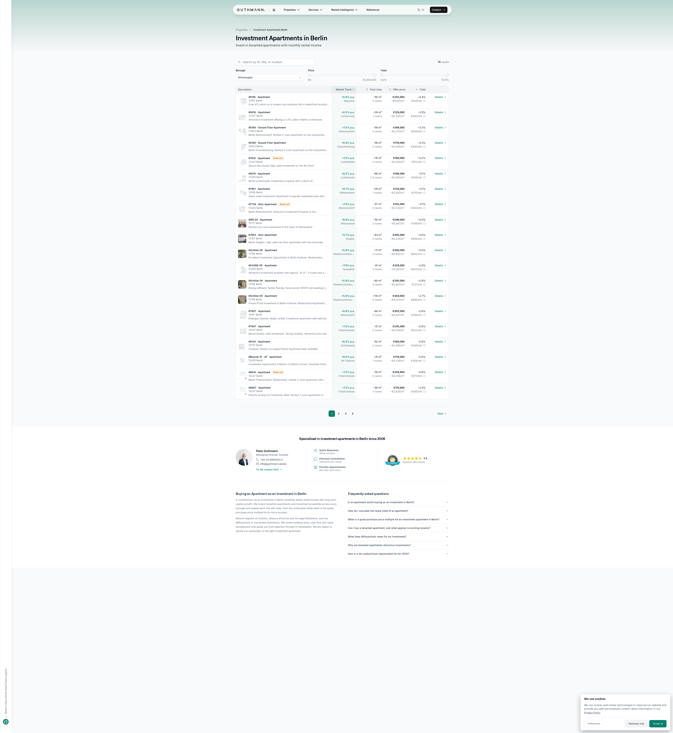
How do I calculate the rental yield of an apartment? (378, 510)
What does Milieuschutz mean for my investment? (377, 536)
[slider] (309, 74)
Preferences (594, 723)
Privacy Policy (592, 712)
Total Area (376, 89)
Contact (436, 9)
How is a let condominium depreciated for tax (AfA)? (378, 553)
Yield (422, 89)
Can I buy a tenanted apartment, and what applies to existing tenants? (389, 527)
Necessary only (636, 723)
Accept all (658, 723)
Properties (290, 9)
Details (439, 96)
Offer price (399, 89)
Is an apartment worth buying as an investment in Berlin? (381, 502)
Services (313, 9)
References (373, 9)
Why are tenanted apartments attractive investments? (379, 545)
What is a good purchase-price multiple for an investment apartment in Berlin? (393, 519)
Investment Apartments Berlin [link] (270, 29)
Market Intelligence (342, 9)
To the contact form (267, 469)
